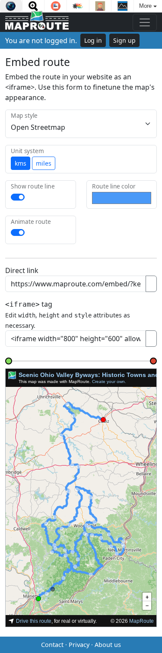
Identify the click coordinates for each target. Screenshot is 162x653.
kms (20, 163)
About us (108, 644)
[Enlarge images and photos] (33, 6)
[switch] (18, 197)
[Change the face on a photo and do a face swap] (100, 6)
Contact (52, 644)
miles (43, 163)
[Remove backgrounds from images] (55, 6)
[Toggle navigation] (145, 22)
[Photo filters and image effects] (11, 6)
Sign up (124, 40)
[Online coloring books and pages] (78, 6)
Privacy (79, 644)
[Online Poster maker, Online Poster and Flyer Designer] (122, 6)
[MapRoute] (37, 22)
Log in (93, 40)
